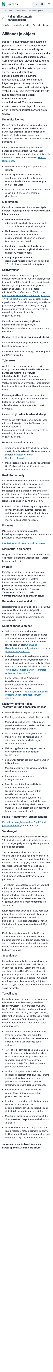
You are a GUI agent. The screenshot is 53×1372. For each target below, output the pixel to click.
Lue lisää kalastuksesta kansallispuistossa (23, 543)
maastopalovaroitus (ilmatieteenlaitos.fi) (19, 456)
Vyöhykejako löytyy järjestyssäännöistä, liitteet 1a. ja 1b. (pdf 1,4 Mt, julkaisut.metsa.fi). (26, 296)
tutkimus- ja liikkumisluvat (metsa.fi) (21, 646)
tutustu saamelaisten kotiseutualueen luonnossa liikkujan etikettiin (26, 695)
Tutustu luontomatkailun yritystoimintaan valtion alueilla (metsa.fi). (25, 671)
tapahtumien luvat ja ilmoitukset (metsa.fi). (28, 650)
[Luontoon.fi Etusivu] (10, 4)
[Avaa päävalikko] (49, 4)
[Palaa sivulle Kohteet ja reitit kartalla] (3, 18)
